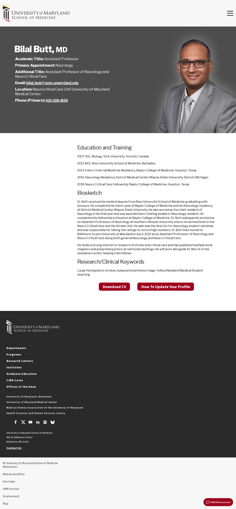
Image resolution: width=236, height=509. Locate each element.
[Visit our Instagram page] (45, 423)
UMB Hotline (11, 489)
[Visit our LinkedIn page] (38, 423)
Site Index (9, 481)
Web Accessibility (14, 474)
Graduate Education (21, 374)
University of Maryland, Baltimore (28, 396)
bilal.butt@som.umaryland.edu (52, 83)
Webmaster (10, 467)
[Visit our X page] (23, 423)
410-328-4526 (57, 100)
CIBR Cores (14, 380)
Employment (11, 496)
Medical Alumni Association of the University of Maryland (44, 407)
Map (5, 503)
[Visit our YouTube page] (30, 423)
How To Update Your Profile (165, 286)
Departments (16, 348)
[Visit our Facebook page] (16, 423)
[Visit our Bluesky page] (53, 423)
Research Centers (19, 361)
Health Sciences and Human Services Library (35, 413)
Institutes (14, 367)
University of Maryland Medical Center (31, 402)
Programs (13, 354)
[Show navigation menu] (230, 13)
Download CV (114, 286)
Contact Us (14, 448)
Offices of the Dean (21, 386)
